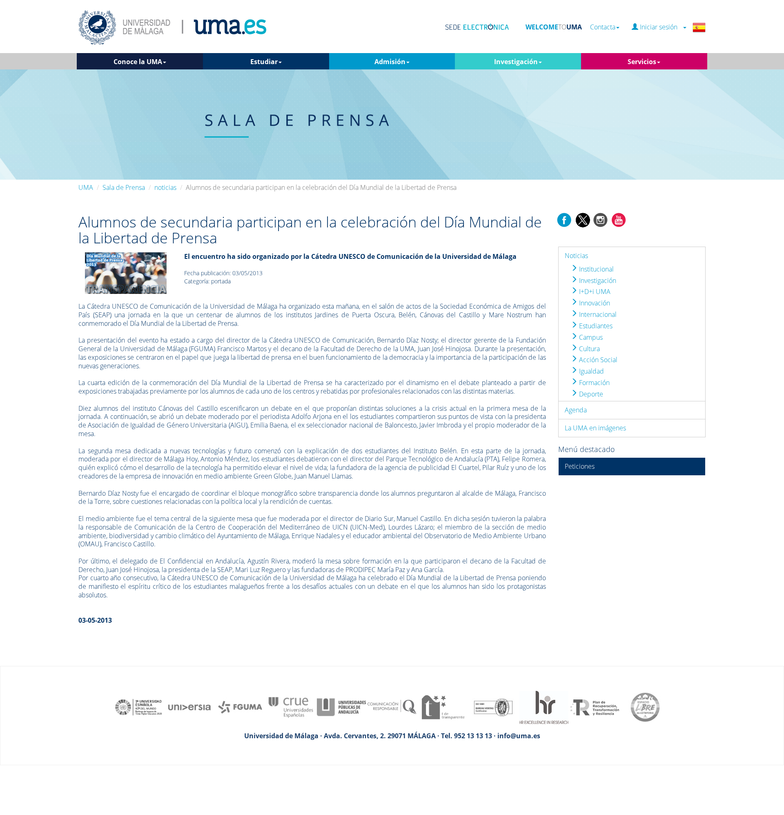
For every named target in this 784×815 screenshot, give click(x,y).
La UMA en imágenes (595, 427)
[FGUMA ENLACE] (240, 706)
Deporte (590, 394)
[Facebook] (564, 219)
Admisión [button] (389, 61)
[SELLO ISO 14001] (493, 706)
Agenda (576, 409)
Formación (593, 382)
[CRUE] (290, 706)
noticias (165, 187)
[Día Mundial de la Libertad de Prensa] (126, 272)
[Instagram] (600, 219)
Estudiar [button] (264, 61)
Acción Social (597, 359)
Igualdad (590, 371)
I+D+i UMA (593, 291)
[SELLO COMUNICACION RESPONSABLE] (392, 706)
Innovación (593, 302)
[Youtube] (618, 219)
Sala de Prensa (123, 187)
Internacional (597, 314)
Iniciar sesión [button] (660, 27)
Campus (590, 337)
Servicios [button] (642, 61)
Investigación (596, 280)
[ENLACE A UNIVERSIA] (189, 706)
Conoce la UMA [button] (138, 61)
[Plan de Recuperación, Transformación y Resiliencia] (594, 706)
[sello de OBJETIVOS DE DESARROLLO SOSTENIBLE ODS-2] (138, 706)
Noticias (576, 255)
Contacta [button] (602, 27)
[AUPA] (341, 706)
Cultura (588, 348)
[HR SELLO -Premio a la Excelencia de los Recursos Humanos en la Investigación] (543, 706)
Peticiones (580, 466)
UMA (85, 187)
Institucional (595, 269)
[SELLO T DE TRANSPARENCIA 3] (442, 706)
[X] (582, 219)
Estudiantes (594, 325)
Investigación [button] (516, 61)
